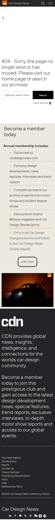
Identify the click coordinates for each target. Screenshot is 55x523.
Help (4, 482)
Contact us (8, 468)
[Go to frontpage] (15, 2)
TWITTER (26, 516)
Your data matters (11, 457)
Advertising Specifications (16, 475)
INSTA (31, 516)
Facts (5, 479)
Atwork (45, 493)
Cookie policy (9, 461)
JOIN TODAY (27, 261)
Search (43, 95)
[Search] (43, 3)
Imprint (5, 464)
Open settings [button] (40, 102)
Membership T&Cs (12, 486)
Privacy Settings (10, 472)
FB (16, 516)
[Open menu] (50, 3)
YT (21, 516)
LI (11, 516)
